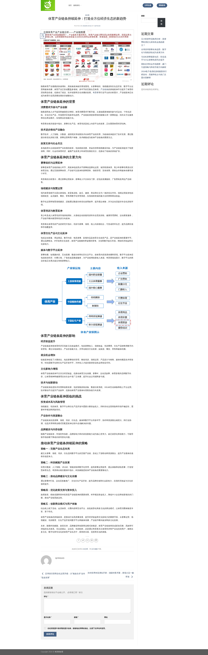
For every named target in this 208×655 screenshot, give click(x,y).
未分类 (87, 15)
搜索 (143, 16)
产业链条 (104, 89)
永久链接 (94, 549)
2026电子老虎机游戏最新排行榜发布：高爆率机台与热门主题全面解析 (154, 74)
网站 (106, 617)
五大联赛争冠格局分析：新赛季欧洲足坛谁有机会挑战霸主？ (153, 42)
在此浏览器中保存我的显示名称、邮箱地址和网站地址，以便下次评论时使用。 (77, 628)
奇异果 (96, 93)
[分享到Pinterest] (92, 540)
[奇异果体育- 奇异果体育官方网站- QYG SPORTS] (53, 5)
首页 (70, 5)
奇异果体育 (59, 652)
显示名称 (48, 617)
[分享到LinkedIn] (96, 540)
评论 (46, 596)
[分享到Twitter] (83, 540)
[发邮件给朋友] (87, 540)
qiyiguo (97, 26)
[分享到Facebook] (79, 540)
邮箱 (76, 617)
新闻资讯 (76, 5)
